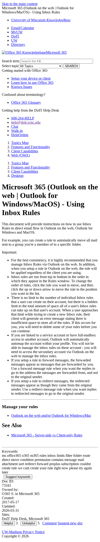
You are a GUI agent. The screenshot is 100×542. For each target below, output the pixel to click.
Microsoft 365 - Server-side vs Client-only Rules (46, 435)
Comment (49, 523)
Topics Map (20, 143)
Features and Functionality (30, 147)
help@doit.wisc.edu (25, 122)
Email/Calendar (22, 28)
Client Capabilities (24, 151)
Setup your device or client (30, 78)
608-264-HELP (22, 118)
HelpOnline (19, 135)
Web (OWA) (20, 155)
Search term (10, 61)
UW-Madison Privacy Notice (23, 532)
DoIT (15, 36)
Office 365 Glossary (26, 102)
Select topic (10, 66)
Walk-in (17, 131)
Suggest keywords (18, 477)
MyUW (17, 32)
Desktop (17, 176)
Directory (18, 45)
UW (14, 40)
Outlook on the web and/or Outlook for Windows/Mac (51, 415)
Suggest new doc (70, 523)
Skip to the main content (19, 4)
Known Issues (21, 87)
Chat (14, 126)
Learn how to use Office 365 (32, 83)
